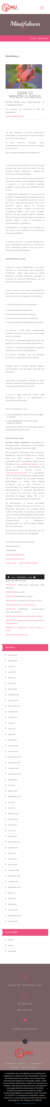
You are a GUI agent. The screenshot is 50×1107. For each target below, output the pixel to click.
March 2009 (12, 864)
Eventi (10, 945)
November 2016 (14, 763)
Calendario (36, 1063)
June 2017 (12, 729)
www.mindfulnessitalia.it (27, 464)
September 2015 (14, 797)
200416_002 (11, 600)
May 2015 (11, 808)
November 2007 (14, 876)
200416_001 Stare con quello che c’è (21, 605)
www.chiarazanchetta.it (15, 559)
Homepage (10, 1063)
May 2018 (11, 678)
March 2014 (12, 825)
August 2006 (13, 921)
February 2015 (13, 814)
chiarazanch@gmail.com (15, 555)
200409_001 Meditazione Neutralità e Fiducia (24, 616)
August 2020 (12, 655)
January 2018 (13, 700)
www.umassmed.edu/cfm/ (16, 473)
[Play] (9, 577)
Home (33, 38)
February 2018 (13, 695)
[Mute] (34, 577)
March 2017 (12, 740)
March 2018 (12, 689)
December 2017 (14, 706)
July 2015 (11, 802)
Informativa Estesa (29, 1103)
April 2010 (12, 853)
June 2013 (12, 830)
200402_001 (11, 609)
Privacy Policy (30, 1067)
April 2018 (12, 683)
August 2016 (12, 780)
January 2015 (13, 819)
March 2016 (12, 791)
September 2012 (14, 842)
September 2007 (14, 887)
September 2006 (14, 916)
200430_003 (11, 592)
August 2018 (12, 661)
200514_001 (11, 585)
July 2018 (11, 666)
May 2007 (11, 893)
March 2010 (12, 859)
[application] (25, 576)
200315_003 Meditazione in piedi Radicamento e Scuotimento (25, 621)
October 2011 (13, 848)
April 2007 (12, 898)
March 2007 (12, 904)
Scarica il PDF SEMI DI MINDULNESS (22, 563)
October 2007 (13, 882)
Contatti (15, 1067)
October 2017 (13, 712)
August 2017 (12, 717)
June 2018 (12, 672)
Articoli (10, 940)
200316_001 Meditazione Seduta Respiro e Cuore (25, 628)
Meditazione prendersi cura (17, 635)
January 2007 (13, 910)
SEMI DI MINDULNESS (15, 116)
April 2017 (11, 734)
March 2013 (12, 836)
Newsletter (12, 951)
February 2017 (13, 746)
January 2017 (13, 751)
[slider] (39, 577)
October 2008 (13, 870)
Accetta (17, 1103)
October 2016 (13, 768)
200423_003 (11, 596)
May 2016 (11, 785)
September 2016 (14, 774)
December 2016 (14, 757)
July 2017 (11, 723)
